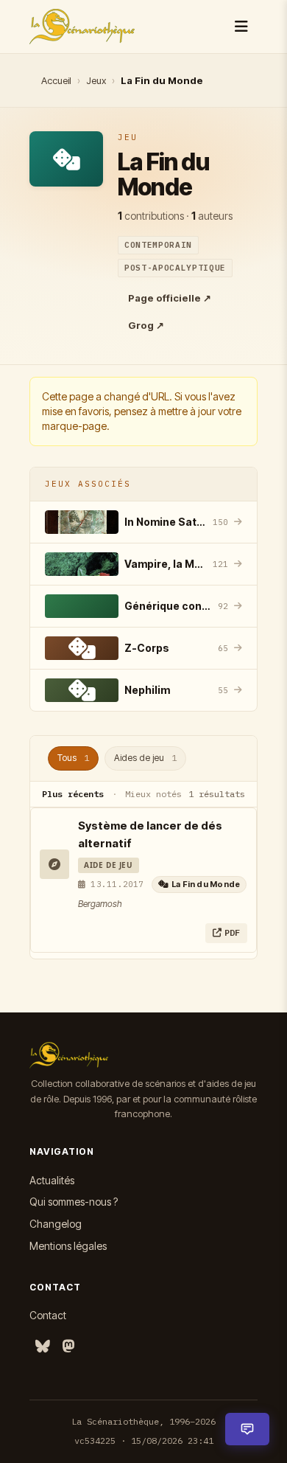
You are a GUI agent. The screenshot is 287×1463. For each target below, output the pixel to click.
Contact (47, 1315)
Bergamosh (100, 903)
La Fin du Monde (205, 884)
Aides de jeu (145, 757)
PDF (232, 932)
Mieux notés (153, 793)
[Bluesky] (42, 1346)
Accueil (56, 80)
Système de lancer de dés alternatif (150, 834)
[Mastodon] (68, 1346)
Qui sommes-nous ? (73, 1201)
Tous (73, 757)
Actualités (51, 1180)
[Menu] (241, 26)
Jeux (96, 80)
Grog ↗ (146, 325)
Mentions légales (68, 1246)
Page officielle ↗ (169, 298)
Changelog (55, 1223)
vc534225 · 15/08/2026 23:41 (143, 1440)
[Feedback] (247, 1429)
